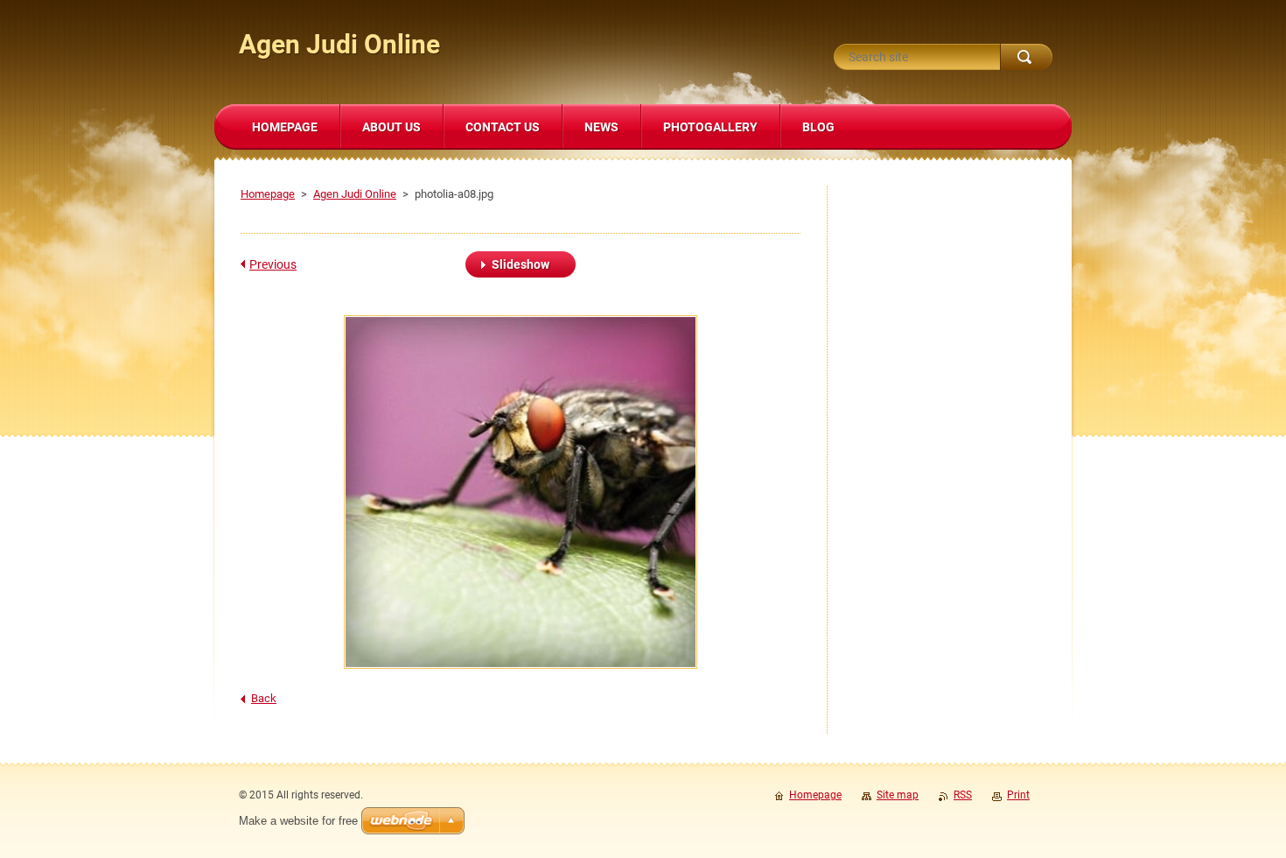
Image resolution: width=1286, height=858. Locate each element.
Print (1018, 795)
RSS (963, 795)
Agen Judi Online (354, 193)
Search (1026, 57)
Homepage (268, 193)
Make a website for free (298, 820)
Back (263, 698)
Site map (898, 795)
